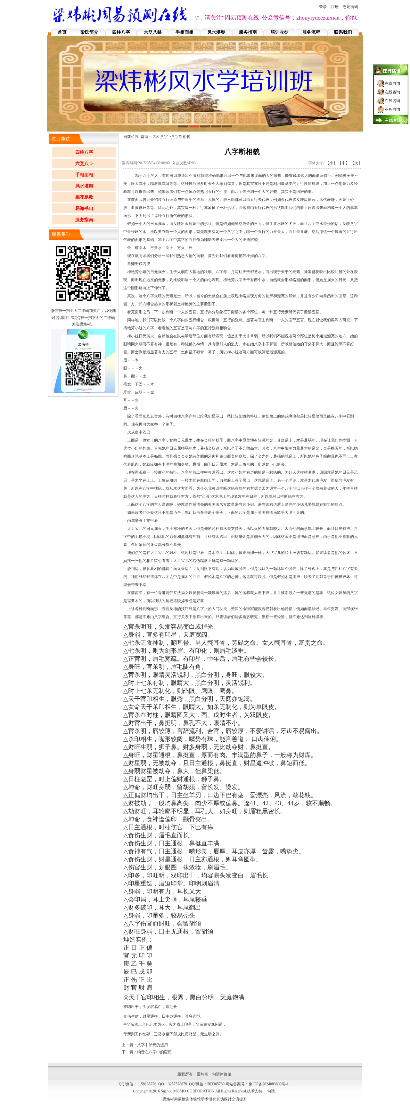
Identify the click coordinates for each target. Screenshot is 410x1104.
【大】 (356, 163)
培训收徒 (280, 32)
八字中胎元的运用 (152, 1045)
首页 (62, 32)
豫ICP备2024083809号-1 (269, 1084)
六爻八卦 (153, 32)
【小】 (331, 163)
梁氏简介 (89, 32)
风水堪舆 (216, 32)
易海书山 (84, 208)
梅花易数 (84, 197)
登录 (323, 6)
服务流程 (311, 32)
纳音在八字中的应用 (154, 1052)
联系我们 (343, 32)
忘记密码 (350, 6)
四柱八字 (121, 32)
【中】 (343, 163)
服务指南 (248, 32)
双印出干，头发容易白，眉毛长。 (152, 1007)
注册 (335, 6)
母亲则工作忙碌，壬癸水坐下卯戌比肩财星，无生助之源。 (173, 1034)
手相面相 (184, 32)
